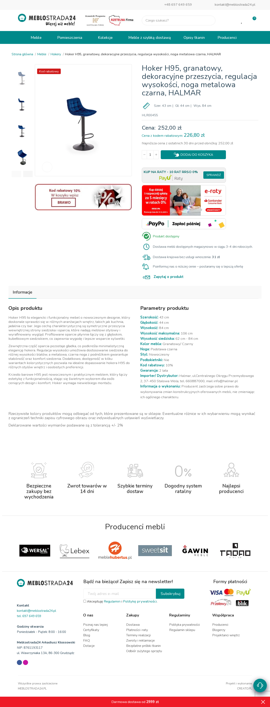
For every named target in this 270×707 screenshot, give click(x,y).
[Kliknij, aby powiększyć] (47, 167)
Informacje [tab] (22, 292)
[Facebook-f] (19, 662)
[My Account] (228, 20)
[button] (16, 174)
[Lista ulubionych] (242, 20)
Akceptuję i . (121, 601)
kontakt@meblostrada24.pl (235, 4)
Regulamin (112, 601)
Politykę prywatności (140, 601)
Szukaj (208, 20)
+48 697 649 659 (178, 4)
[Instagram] (25, 662)
